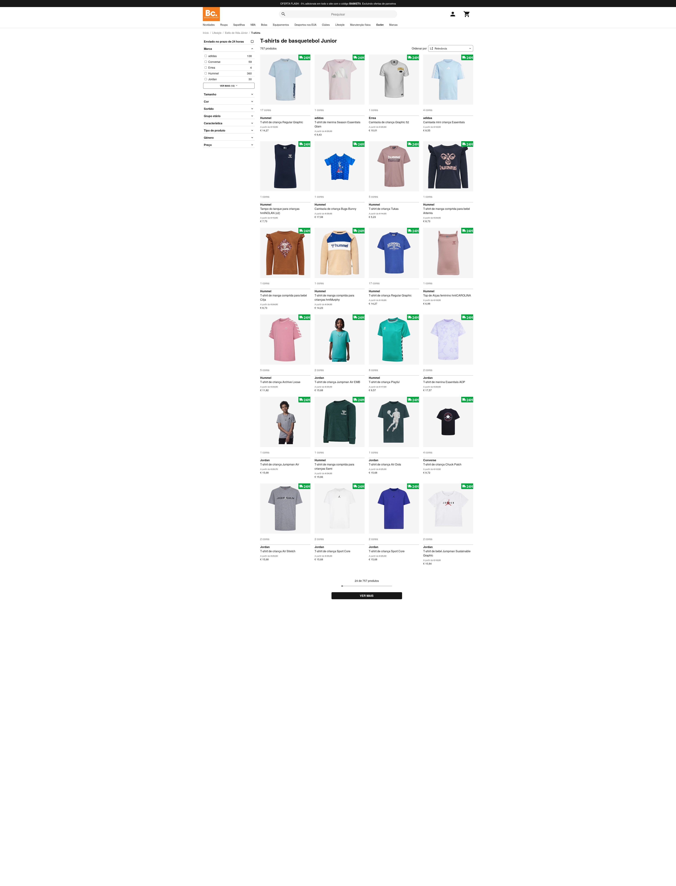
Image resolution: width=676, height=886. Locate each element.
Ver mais (367, 596)
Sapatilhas (239, 24)
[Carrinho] (466, 14)
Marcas (393, 24)
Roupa (224, 24)
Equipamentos (281, 24)
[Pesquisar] (283, 14)
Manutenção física (360, 24)
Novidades (209, 24)
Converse (429, 460)
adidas (319, 118)
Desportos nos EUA (305, 24)
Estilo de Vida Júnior (236, 33)
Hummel (265, 118)
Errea (372, 118)
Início (206, 33)
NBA (253, 24)
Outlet (380, 24)
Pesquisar (338, 14)
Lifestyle (340, 24)
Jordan (319, 378)
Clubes (326, 24)
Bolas (264, 24)
